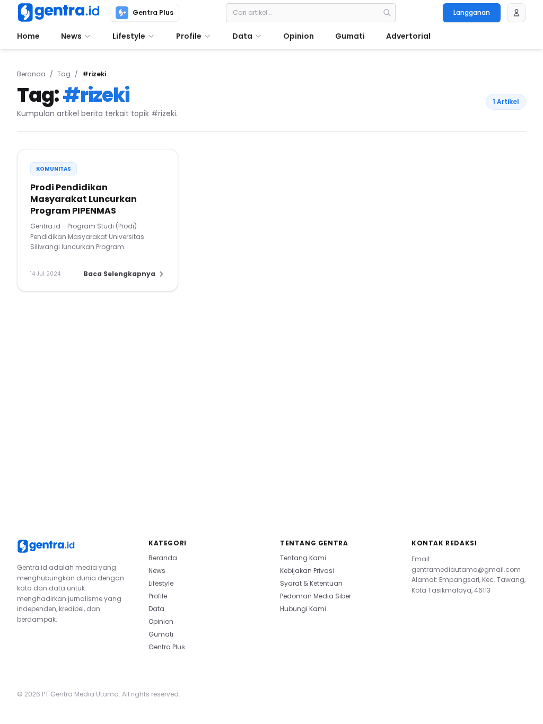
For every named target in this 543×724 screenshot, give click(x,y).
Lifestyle (160, 583)
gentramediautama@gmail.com (466, 569)
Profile (157, 596)
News (156, 570)
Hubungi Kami (303, 608)
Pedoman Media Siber (315, 596)
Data (156, 608)
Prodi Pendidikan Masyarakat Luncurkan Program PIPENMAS (83, 199)
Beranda (31, 73)
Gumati (160, 634)
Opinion (160, 621)
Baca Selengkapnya (119, 274)
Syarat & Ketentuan (311, 583)
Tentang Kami (303, 557)
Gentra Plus (166, 646)
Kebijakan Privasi (307, 570)
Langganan (471, 12)
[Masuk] (516, 12)
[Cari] (387, 12)
